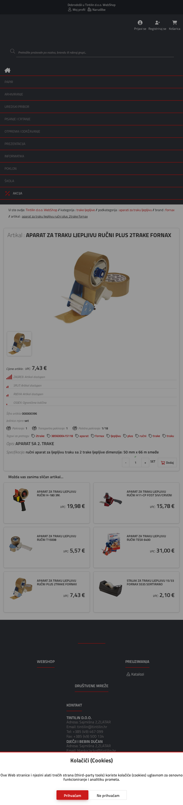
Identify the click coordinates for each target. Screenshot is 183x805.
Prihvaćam (72, 795)
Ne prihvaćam (108, 795)
